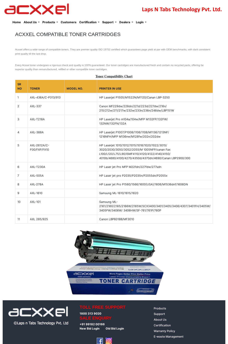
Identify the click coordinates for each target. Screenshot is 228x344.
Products (160, 308)
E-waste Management (168, 336)
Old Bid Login (115, 328)
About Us (160, 319)
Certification (162, 325)
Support (159, 314)
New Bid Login (90, 328)
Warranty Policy (164, 331)
